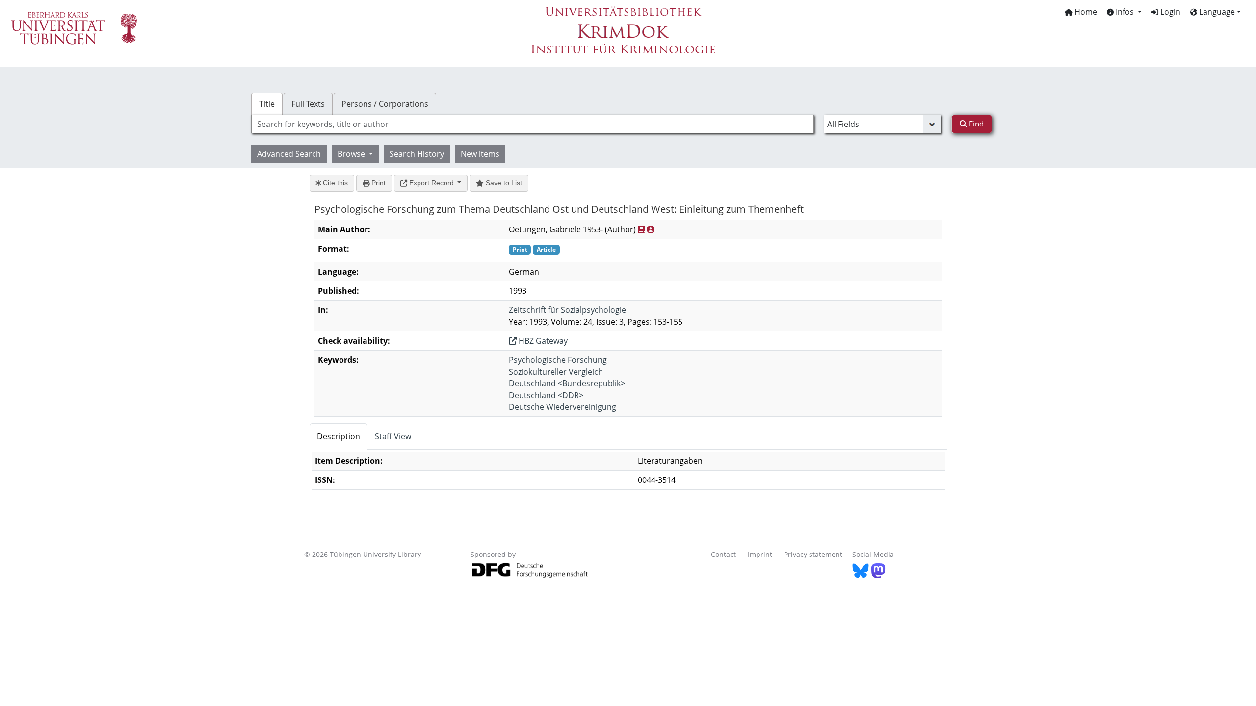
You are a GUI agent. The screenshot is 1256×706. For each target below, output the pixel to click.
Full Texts (308, 104)
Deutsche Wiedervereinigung (562, 407)
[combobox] (532, 124)
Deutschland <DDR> (546, 395)
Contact (723, 554)
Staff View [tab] (393, 436)
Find (975, 123)
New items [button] (480, 154)
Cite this (334, 183)
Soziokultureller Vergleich (556, 371)
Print (377, 183)
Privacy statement (813, 554)
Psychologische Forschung (558, 359)
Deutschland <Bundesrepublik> (567, 383)
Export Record (431, 183)
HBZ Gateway (542, 340)
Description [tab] (338, 436)
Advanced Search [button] (289, 154)
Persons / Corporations (384, 104)
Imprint (760, 554)
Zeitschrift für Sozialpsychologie (567, 309)
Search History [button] (417, 154)
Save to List (503, 183)
